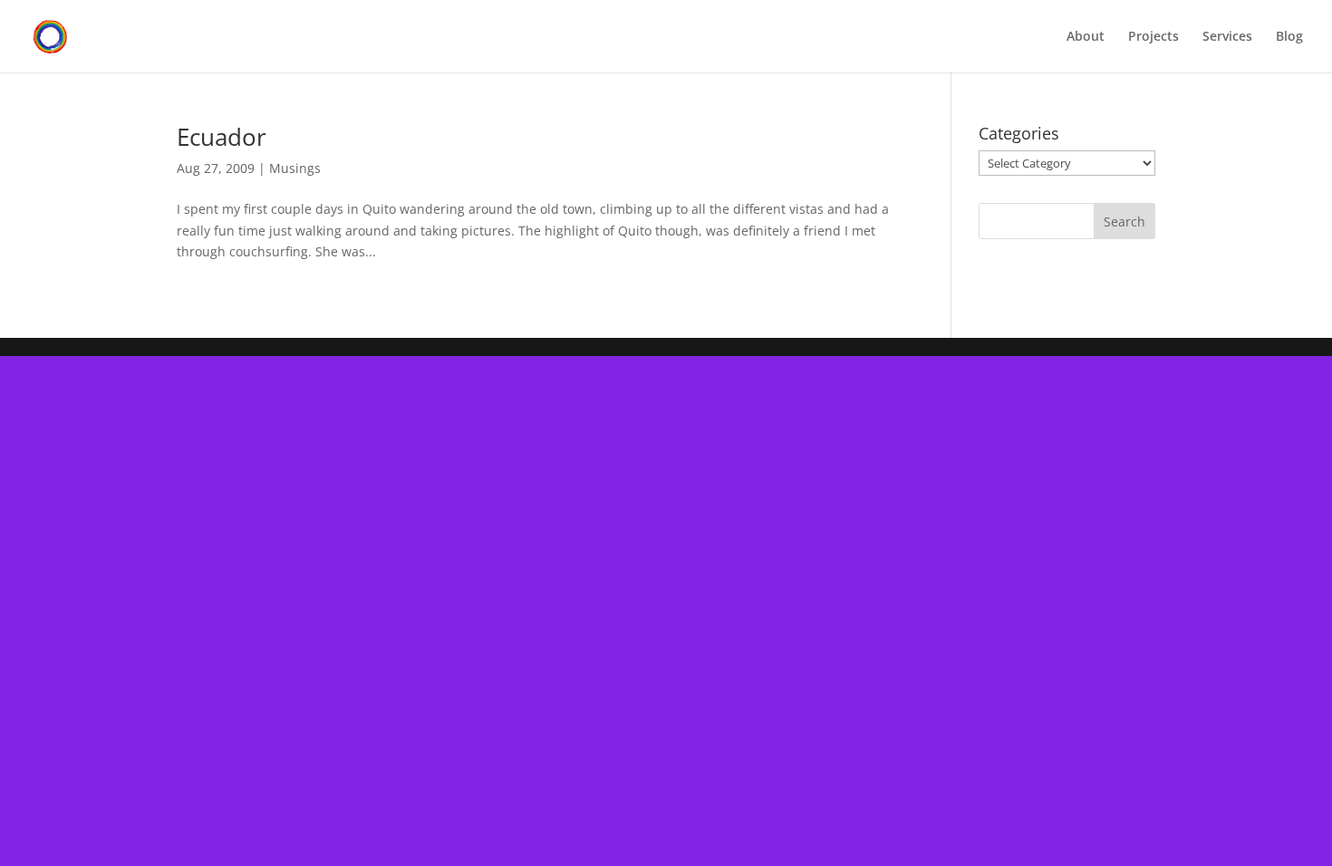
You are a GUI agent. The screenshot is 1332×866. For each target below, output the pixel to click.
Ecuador (221, 136)
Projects (1153, 37)
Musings (295, 168)
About (1086, 37)
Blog (1289, 37)
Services (1227, 37)
